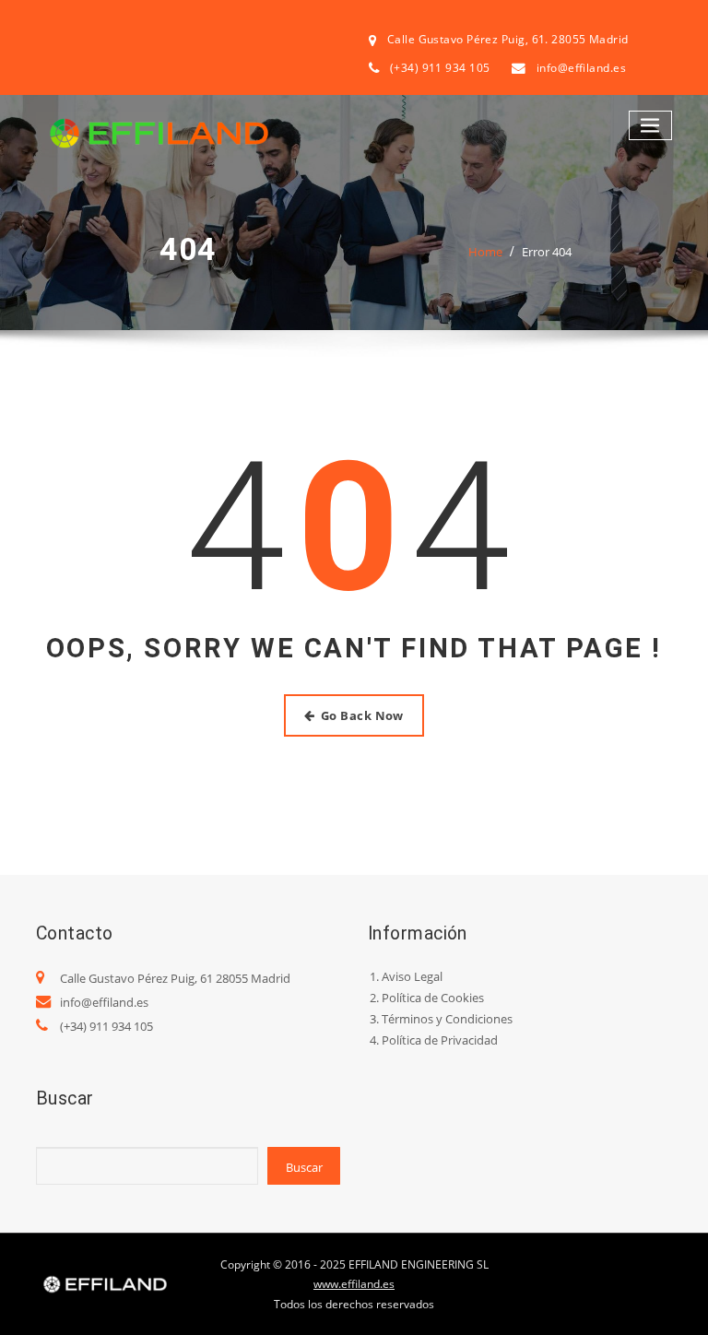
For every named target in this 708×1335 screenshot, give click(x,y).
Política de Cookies (433, 997)
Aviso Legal (412, 976)
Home (485, 251)
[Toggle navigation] (651, 126)
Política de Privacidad (440, 1040)
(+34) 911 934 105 (106, 1026)
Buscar (304, 1167)
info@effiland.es (581, 68)
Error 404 (547, 251)
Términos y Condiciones (447, 1018)
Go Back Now (362, 715)
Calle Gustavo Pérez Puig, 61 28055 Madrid (175, 978)
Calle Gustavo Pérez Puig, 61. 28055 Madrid (508, 39)
